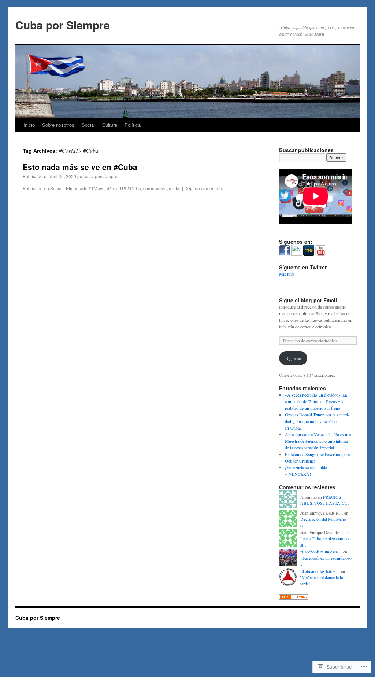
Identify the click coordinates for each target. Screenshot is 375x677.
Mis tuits (286, 274)
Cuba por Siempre (62, 25)
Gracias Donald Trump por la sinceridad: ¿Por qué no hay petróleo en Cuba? (317, 421)
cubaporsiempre (101, 176)
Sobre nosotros (58, 124)
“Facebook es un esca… (321, 552)
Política (133, 124)
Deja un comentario (203, 188)
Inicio (29, 124)
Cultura (109, 124)
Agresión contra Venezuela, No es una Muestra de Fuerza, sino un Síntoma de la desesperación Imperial (318, 440)
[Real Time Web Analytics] (293, 598)
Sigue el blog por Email (308, 300)
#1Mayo (97, 188)
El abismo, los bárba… (320, 571)
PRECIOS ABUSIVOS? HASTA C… (324, 500)
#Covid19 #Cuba (124, 188)
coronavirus (155, 188)
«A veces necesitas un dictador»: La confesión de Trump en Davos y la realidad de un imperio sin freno (316, 401)
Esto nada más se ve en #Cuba (80, 166)
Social (88, 124)
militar (175, 188)
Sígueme (293, 358)
